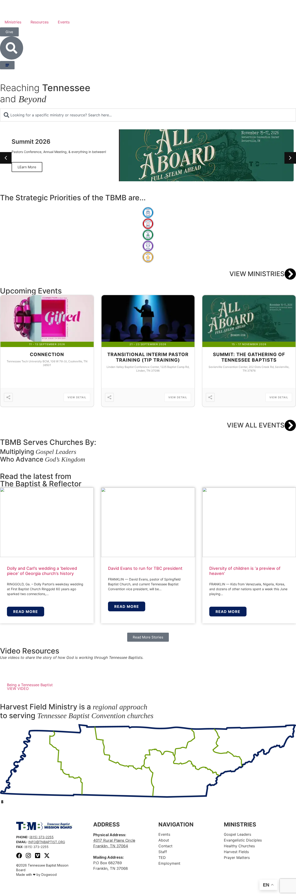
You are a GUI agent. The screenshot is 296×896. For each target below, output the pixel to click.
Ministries (13, 22)
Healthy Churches (239, 846)
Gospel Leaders (237, 834)
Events (64, 22)
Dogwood (49, 875)
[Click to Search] (11, 48)
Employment (169, 863)
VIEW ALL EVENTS (255, 425)
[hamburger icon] (7, 65)
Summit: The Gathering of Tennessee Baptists (249, 357)
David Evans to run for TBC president (145, 568)
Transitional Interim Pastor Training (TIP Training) (147, 357)
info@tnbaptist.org (46, 842)
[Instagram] (28, 855)
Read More (25, 611)
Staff (162, 851)
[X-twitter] (47, 855)
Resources (40, 22)
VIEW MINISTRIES (256, 274)
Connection (47, 354)
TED (162, 857)
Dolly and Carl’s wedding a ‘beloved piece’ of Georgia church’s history (42, 571)
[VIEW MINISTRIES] (290, 274)
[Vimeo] (37, 855)
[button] (290, 158)
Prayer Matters (237, 857)
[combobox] (148, 114)
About (163, 840)
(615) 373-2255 (41, 837)
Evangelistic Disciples (243, 840)
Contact (165, 846)
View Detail (77, 397)
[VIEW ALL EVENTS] (290, 425)
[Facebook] (19, 855)
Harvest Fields (236, 851)
